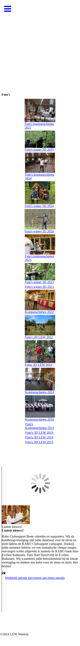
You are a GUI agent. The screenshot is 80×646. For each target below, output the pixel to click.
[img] (40, 41)
